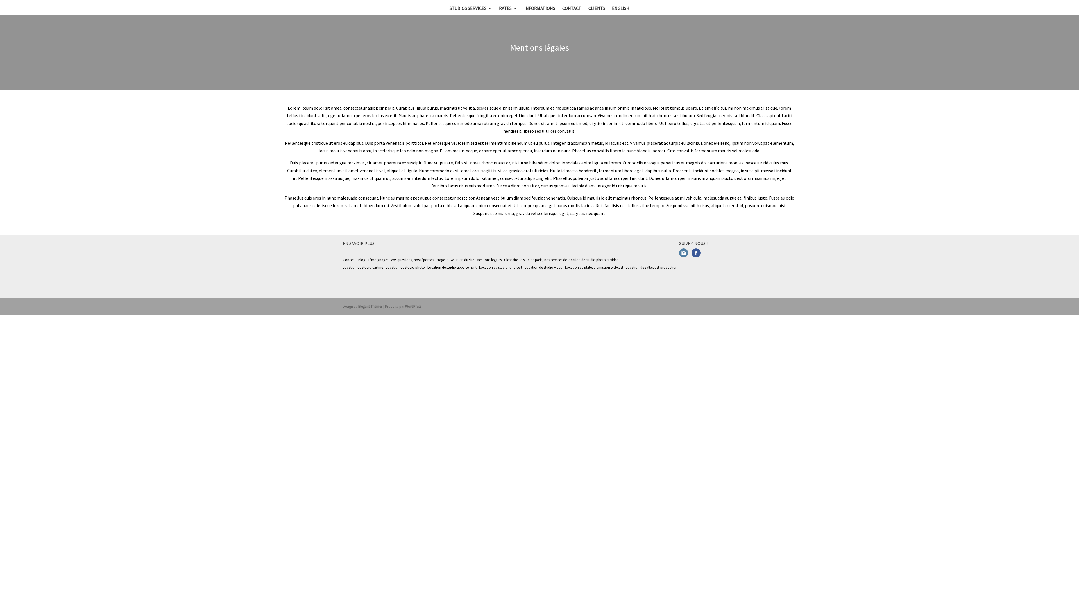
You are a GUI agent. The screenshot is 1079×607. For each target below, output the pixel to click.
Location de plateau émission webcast (594, 267)
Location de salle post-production (652, 267)
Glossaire (511, 259)
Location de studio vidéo (544, 267)
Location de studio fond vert (501, 267)
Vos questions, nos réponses (412, 259)
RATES (505, 8)
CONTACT (571, 8)
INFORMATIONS (539, 8)
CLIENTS (596, 8)
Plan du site (465, 259)
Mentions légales (489, 259)
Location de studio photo (406, 267)
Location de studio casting (363, 267)
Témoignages (378, 259)
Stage (440, 259)
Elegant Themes (370, 306)
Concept (349, 259)
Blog (361, 259)
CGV (450, 259)
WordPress (413, 306)
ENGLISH (620, 8)
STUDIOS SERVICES (468, 8)
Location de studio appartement (452, 267)
